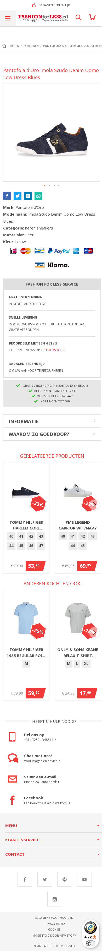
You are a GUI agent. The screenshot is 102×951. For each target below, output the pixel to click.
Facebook (25, 879)
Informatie (24, 421)
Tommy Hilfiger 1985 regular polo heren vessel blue (26, 652)
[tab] (52, 421)
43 (41, 536)
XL (86, 663)
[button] (45, 185)
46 (31, 545)
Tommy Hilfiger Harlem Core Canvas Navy (26, 525)
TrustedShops (52, 350)
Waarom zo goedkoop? (39, 434)
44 (11, 545)
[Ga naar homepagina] (5, 45)
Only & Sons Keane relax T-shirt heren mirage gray (77, 652)
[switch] (90, 943)
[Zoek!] (78, 18)
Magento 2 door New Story (54, 935)
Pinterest (64, 879)
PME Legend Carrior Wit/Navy (78, 525)
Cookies (54, 929)
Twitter (44, 879)
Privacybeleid (54, 924)
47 (41, 545)
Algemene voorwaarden (54, 918)
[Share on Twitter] (17, 196)
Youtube (84, 879)
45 (21, 545)
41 (21, 536)
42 (31, 536)
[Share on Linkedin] (28, 196)
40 (11, 536)
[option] (11, 536)
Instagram (54, 899)
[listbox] (26, 541)
